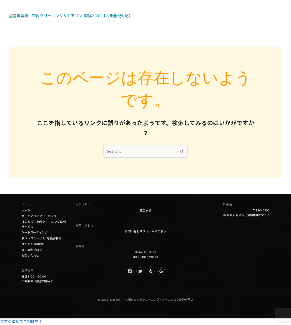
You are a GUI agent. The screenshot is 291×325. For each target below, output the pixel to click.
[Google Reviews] (161, 271)
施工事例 (145, 210)
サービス (172, 8)
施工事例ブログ (31, 250)
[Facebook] (130, 271)
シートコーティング (34, 232)
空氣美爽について (203, 8)
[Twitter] (140, 271)
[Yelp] (151, 271)
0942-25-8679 (145, 252)
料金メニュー (238, 8)
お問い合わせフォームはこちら (145, 231)
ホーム (150, 8)
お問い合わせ (156, 24)
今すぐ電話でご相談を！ (21, 321)
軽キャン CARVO (32, 244)
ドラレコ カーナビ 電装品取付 (41, 238)
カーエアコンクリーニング (39, 216)
